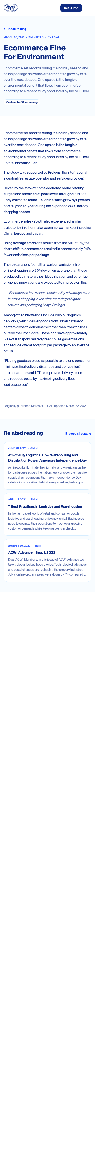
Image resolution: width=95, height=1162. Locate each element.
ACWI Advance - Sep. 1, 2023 (31, 552)
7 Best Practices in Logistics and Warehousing (45, 506)
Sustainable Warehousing (22, 102)
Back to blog (17, 29)
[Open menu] (87, 8)
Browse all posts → (78, 433)
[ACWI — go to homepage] (11, 8)
